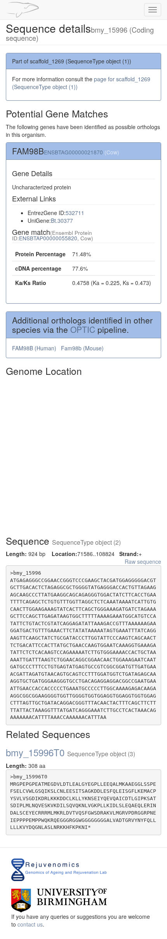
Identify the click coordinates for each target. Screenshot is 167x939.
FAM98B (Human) (35, 348)
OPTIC (82, 329)
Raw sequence (143, 561)
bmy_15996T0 (70, 752)
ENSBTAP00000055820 (48, 238)
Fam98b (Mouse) (83, 348)
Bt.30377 (62, 220)
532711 (75, 213)
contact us (30, 924)
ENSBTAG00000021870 (73, 152)
